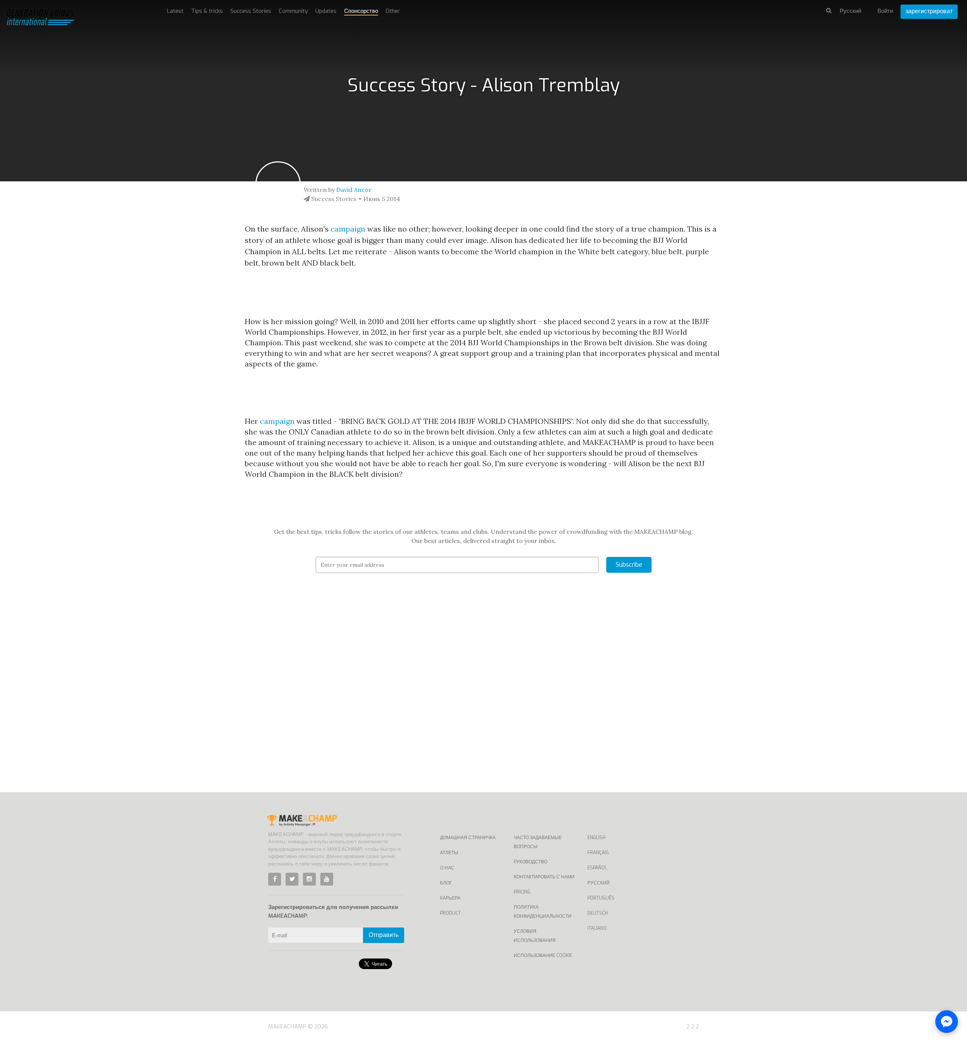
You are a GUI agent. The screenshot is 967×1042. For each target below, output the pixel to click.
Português (601, 898)
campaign (348, 228)
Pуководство (530, 862)
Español (597, 868)
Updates (326, 11)
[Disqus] (484, 694)
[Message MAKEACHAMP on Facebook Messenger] (946, 1021)
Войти (885, 11)
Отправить (384, 935)
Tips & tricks (207, 11)
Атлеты (449, 853)
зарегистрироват (929, 11)
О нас (447, 868)
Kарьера (450, 898)
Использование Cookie (543, 955)
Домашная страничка (468, 838)
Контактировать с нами (544, 877)
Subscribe (629, 565)
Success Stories (250, 11)
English (596, 838)
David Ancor (354, 189)
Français (598, 853)
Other (393, 11)
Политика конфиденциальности (543, 911)
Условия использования (535, 935)
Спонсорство (361, 11)
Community (293, 11)
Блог (446, 883)
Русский (598, 883)
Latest (175, 11)
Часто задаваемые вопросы (538, 842)
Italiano (597, 928)
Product (450, 913)
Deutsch (597, 913)
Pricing (522, 892)
